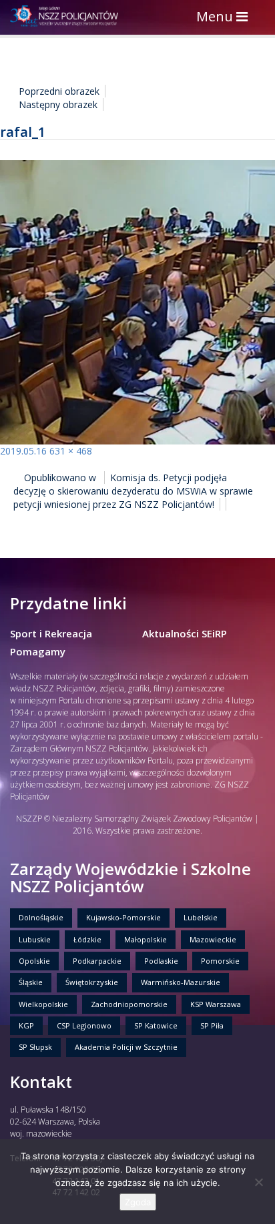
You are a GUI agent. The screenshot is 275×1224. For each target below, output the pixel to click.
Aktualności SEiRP (184, 633)
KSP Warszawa (215, 1004)
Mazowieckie (213, 939)
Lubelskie (201, 917)
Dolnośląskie (41, 917)
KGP (26, 1025)
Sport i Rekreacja (51, 633)
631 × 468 (70, 450)
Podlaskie (161, 961)
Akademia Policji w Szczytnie (126, 1047)
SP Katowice (156, 1025)
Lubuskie (35, 939)
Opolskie (34, 961)
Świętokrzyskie (91, 982)
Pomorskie (220, 961)
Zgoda (138, 1202)
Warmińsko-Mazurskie (180, 982)
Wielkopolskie (43, 1004)
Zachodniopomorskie (129, 1004)
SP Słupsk (35, 1047)
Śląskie (31, 982)
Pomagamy (37, 651)
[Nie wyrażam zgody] (258, 1182)
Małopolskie (145, 939)
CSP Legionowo (84, 1025)
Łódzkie (87, 939)
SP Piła (212, 1025)
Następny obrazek (58, 104)
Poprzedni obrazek (59, 91)
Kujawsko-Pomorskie (123, 917)
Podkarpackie (97, 961)
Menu (225, 18)
